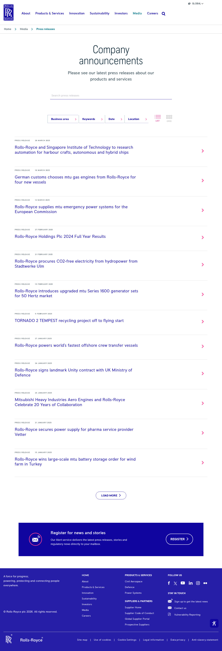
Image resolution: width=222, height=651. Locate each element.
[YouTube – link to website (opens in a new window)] (183, 583)
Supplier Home (133, 607)
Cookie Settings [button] (127, 640)
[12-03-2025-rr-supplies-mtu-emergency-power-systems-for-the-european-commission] (111, 209)
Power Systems (133, 593)
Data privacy (177, 640)
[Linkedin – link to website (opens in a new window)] (191, 583)
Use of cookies (102, 640)
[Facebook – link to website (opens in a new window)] (169, 583)
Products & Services (138, 575)
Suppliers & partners (138, 601)
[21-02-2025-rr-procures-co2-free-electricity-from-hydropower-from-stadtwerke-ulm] (111, 263)
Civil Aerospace (133, 581)
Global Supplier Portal (137, 619)
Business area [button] (60, 119)
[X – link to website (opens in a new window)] (175, 584)
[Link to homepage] (8, 12)
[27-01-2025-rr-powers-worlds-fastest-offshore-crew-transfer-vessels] (111, 345)
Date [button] (112, 119)
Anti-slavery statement (205, 640)
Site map (82, 640)
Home (7, 29)
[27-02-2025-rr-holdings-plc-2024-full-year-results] (111, 236)
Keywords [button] (88, 119)
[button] (199, 4)
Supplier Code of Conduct (139, 613)
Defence (129, 587)
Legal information (153, 640)
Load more (109, 495)
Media (24, 29)
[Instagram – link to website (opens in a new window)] (198, 583)
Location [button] (133, 119)
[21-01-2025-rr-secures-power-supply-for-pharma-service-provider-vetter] (111, 432)
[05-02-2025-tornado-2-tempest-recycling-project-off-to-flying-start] (111, 320)
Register (177, 539)
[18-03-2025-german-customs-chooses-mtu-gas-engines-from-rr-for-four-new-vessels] (111, 179)
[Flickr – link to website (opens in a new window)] (205, 583)
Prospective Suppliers (137, 624)
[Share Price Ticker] (173, 4)
